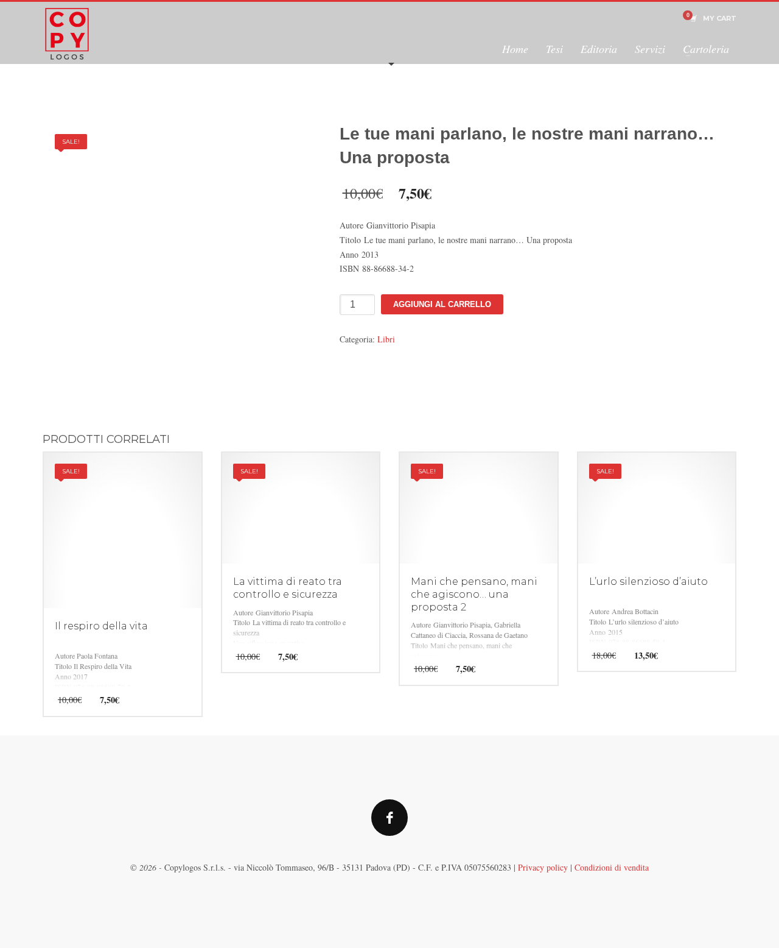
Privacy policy (543, 867)
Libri (386, 339)
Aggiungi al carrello (442, 304)
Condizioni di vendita (612, 867)
